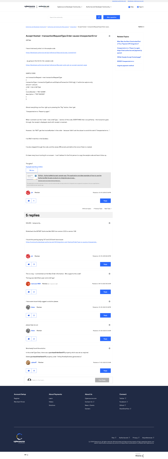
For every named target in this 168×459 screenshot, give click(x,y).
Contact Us (88, 402)
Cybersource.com (91, 398)
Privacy (135, 437)
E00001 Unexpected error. (125, 61)
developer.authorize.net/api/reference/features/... (49, 180)
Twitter (122, 398)
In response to (53, 283)
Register (17, 398)
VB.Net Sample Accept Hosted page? (129, 57)
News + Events (89, 405)
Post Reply (102, 380)
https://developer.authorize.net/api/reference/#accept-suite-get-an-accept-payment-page (56, 65)
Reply (105, 201)
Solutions (52, 405)
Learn (51, 398)
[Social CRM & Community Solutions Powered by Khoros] (140, 455)
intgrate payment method (125, 65)
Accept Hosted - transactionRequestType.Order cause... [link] (94, 27)
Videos (51, 402)
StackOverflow (124, 408)
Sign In (141, 7)
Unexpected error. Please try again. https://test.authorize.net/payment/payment (129, 50)
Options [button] (140, 26)
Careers (87, 408)
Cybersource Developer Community (29, 7)
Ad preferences (147, 437)
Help (132, 7)
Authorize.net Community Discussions (58, 27)
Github (122, 405)
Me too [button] (31, 170)
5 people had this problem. (34, 167)
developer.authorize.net (119, 1)
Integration (73, 27)
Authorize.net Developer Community (98, 7)
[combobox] (75, 17)
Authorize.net (123, 437)
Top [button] (27, 455)
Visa (113, 437)
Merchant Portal (19, 402)
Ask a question (111, 17)
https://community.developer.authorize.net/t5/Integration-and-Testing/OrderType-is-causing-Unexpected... (61, 242)
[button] (29, 201)
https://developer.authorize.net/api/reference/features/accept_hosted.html (51, 52)
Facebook (123, 402)
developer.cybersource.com (136, 1)
